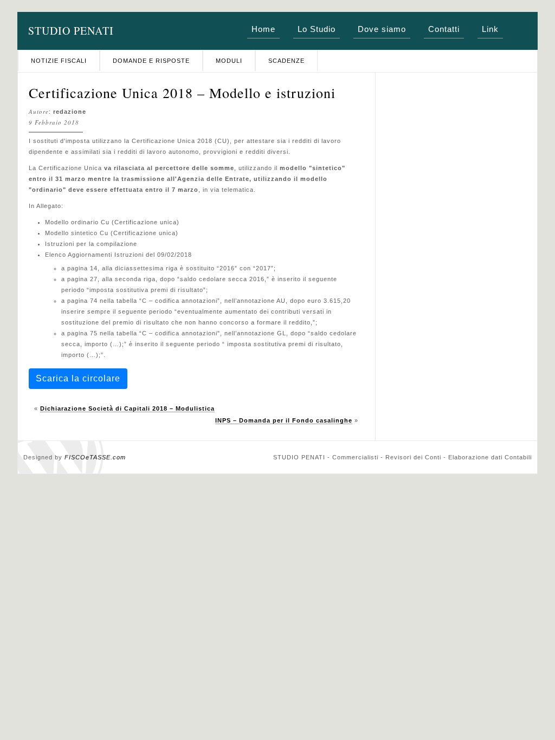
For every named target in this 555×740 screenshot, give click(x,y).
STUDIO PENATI (71, 30)
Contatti (444, 29)
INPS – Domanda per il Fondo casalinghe (283, 420)
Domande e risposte (151, 60)
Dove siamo (382, 29)
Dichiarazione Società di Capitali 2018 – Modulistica (127, 408)
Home (263, 29)
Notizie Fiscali (59, 60)
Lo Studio (316, 29)
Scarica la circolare (78, 378)
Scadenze (286, 60)
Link (490, 29)
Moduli (229, 60)
